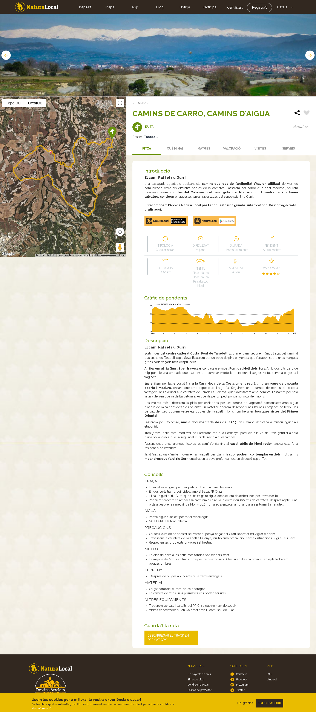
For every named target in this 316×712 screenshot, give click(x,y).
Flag (306, 113)
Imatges (203, 148)
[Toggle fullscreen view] (120, 103)
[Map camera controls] (120, 232)
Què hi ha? (175, 148)
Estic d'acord (269, 703)
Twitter (240, 690)
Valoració (232, 148)
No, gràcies (245, 703)
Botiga (184, 7)
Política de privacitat (200, 690)
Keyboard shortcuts (45, 255)
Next (310, 55)
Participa (209, 7)
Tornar (142, 102)
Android (272, 679)
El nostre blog (196, 679)
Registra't (259, 7)
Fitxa (146, 148)
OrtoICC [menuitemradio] (35, 103)
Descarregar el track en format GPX (168, 638)
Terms (122, 255)
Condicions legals (198, 684)
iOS (269, 674)
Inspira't (85, 7)
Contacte (241, 674)
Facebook (241, 679)
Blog (160, 7)
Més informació (41, 708)
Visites (260, 148)
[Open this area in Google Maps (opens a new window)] (8, 254)
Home (36, 7)
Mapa (109, 7)
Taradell (151, 137)
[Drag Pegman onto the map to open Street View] (120, 247)
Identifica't (234, 7)
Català (282, 7)
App (135, 7)
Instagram (242, 684)
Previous (5, 55)
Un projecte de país (199, 674)
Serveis (288, 148)
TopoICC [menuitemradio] (13, 103)
